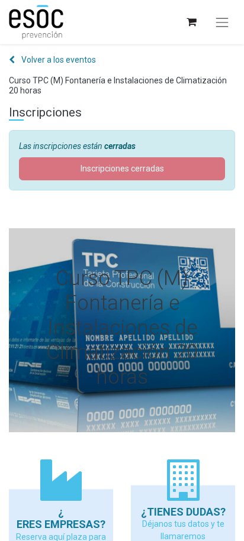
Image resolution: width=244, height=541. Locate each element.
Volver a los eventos (58, 59)
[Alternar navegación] (222, 22)
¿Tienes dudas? (183, 512)
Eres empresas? (61, 524)
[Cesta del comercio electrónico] (191, 22)
